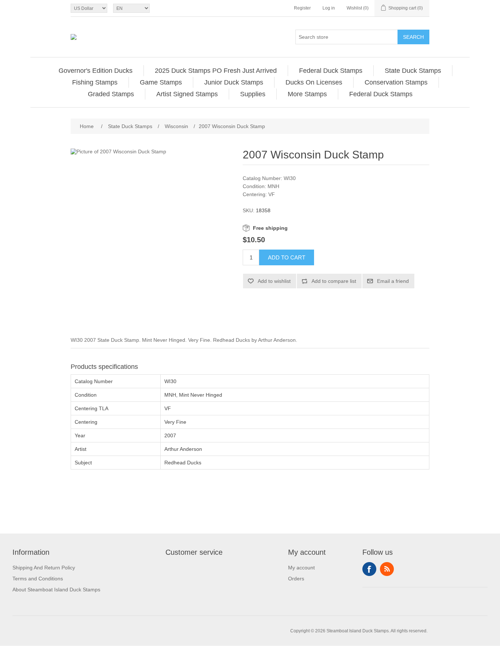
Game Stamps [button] (161, 82)
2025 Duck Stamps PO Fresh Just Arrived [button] (216, 70)
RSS (387, 569)
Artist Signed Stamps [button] (187, 94)
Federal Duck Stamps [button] (330, 70)
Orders (296, 578)
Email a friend (393, 281)
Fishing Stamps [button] (94, 82)
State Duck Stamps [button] (413, 70)
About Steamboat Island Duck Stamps (56, 589)
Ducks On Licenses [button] (314, 82)
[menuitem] (96, 70)
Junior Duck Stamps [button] (233, 82)
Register (302, 8)
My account (301, 567)
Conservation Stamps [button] (396, 82)
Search (413, 37)
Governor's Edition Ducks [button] (96, 70)
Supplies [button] (252, 94)
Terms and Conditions (37, 578)
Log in (328, 8)
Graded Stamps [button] (111, 94)
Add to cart (286, 257)
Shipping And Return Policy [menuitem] (43, 567)
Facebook (369, 569)
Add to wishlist (274, 281)
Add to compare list (333, 281)
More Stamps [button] (307, 94)
